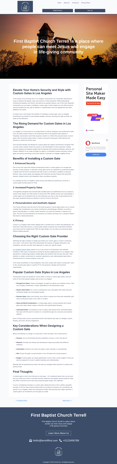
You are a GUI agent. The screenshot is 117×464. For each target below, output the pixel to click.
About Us (66, 3)
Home (59, 3)
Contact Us (75, 3)
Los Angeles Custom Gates (21, 249)
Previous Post (21, 400)
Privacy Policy (85, 3)
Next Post (67, 400)
